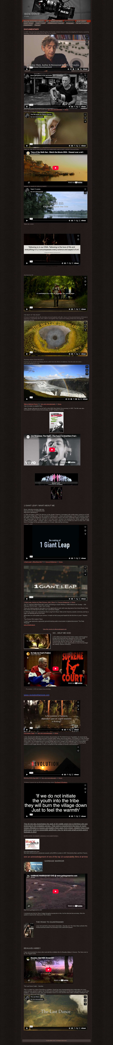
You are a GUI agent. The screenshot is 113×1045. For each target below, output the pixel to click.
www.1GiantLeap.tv (29, 625)
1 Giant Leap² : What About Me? (33, 562)
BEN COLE (32, 13)
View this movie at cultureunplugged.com (55, 629)
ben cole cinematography (55, 109)
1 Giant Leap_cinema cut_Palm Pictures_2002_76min (39, 602)
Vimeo (66, 109)
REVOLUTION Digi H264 (31, 778)
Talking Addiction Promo (31, 404)
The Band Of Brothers (61, 782)
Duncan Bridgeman (51, 562)
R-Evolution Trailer (29, 733)
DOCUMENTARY (31, 29)
